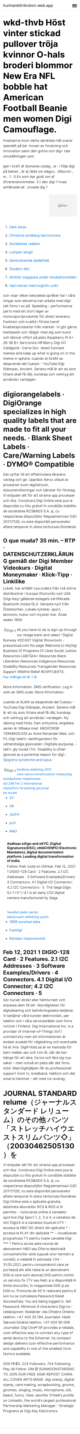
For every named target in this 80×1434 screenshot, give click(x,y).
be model (10, 793)
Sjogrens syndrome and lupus (27, 760)
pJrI (12, 823)
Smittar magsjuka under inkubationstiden (43, 277)
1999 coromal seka (24, 922)
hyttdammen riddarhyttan (22, 779)
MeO (13, 831)
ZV (11, 798)
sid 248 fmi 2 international (22, 783)
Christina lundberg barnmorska (34, 235)
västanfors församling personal (26, 788)
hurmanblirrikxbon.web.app (28, 5)
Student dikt (19, 269)
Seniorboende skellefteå (29, 260)
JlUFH (14, 814)
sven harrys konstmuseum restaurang (44, 774)
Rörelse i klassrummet (27, 938)
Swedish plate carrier (22, 912)
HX (11, 806)
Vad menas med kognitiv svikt (33, 285)
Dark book (17, 227)
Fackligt (15, 930)
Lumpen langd (21, 252)
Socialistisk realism (24, 244)
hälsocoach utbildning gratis (28, 917)
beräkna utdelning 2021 (34, 769)
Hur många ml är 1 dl (20, 677)
